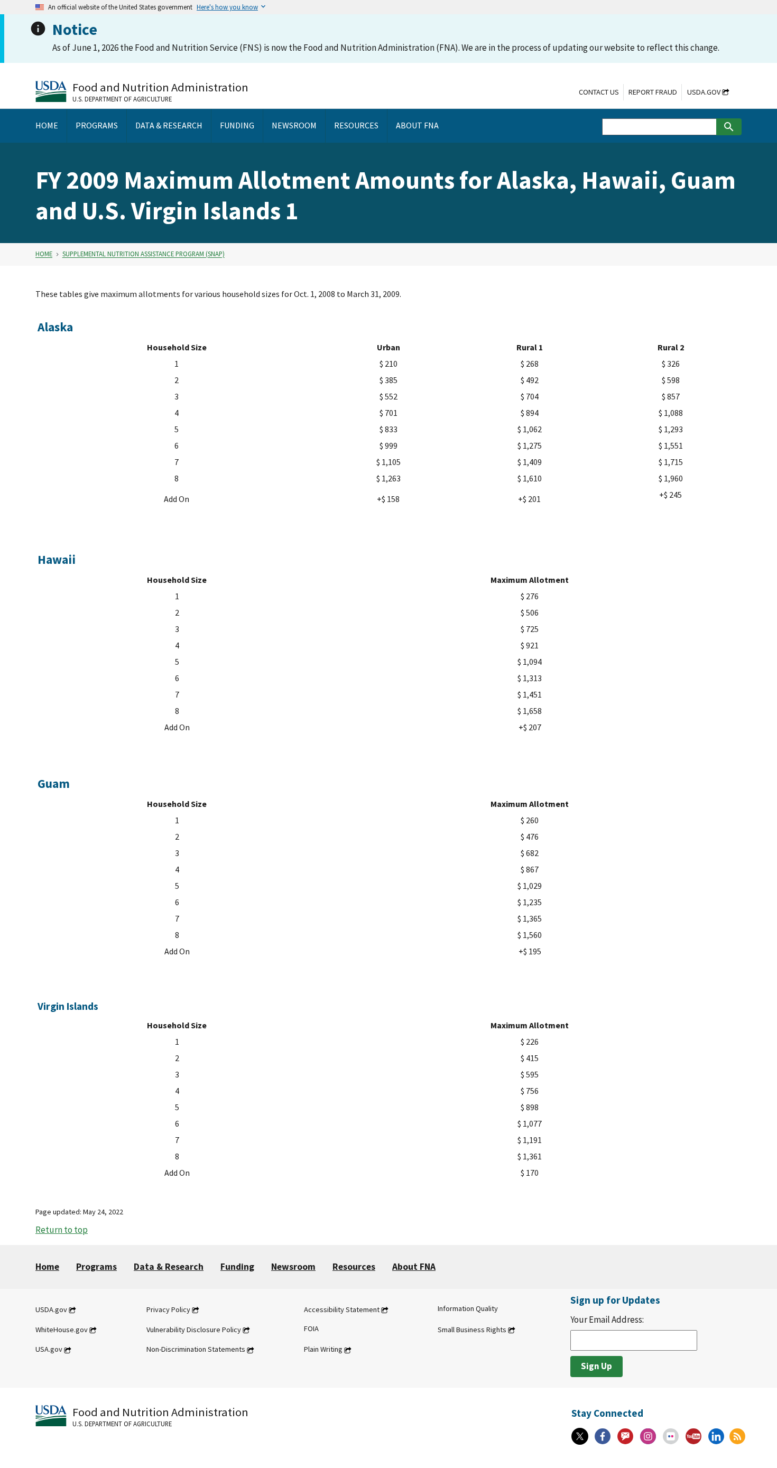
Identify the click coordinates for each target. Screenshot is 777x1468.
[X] (579, 1436)
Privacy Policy (168, 1309)
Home (43, 254)
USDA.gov (703, 92)
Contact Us (599, 92)
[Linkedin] (716, 1436)
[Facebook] (602, 1436)
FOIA (311, 1328)
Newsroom (293, 1266)
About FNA (414, 1266)
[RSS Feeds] (737, 1436)
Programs (96, 1266)
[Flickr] (670, 1436)
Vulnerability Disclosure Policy (193, 1329)
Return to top (61, 1229)
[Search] (729, 126)
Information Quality (468, 1308)
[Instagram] (648, 1436)
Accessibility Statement (342, 1309)
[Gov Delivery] (625, 1436)
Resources (353, 1266)
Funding (237, 1266)
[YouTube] (693, 1436)
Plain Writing (323, 1349)
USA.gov (48, 1349)
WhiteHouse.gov (61, 1329)
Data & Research (169, 1266)
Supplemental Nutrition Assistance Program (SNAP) (143, 254)
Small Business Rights (472, 1329)
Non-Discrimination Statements (195, 1349)
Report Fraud (652, 92)
